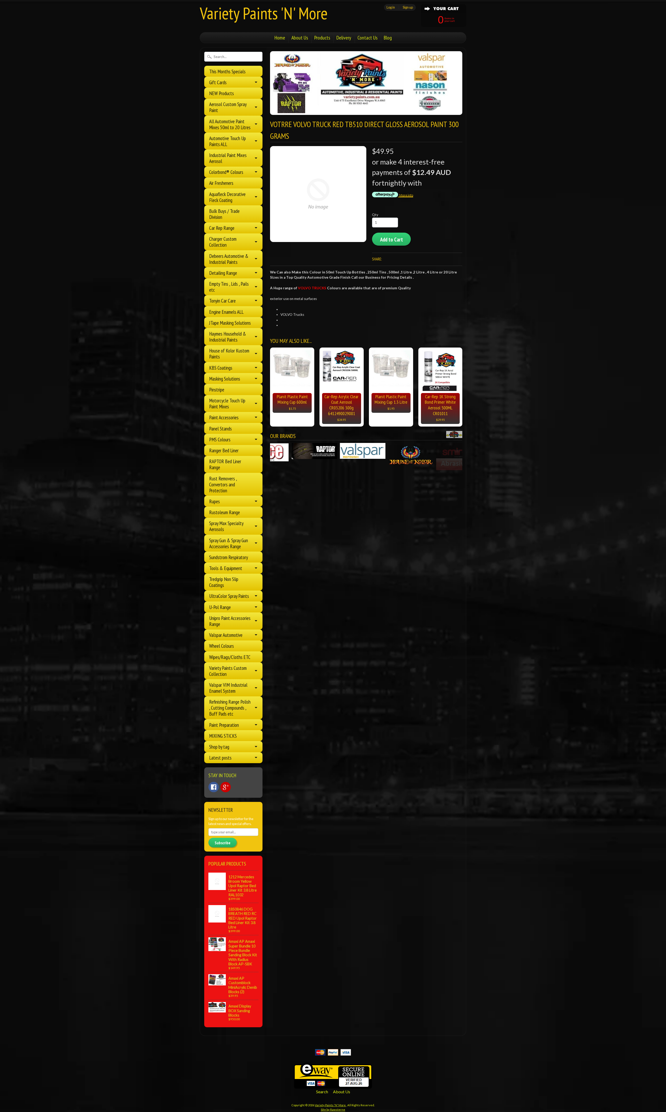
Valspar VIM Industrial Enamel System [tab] (228, 688)
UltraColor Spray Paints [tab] (229, 596)
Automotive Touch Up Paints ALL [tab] (227, 141)
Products (322, 37)
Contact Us (367, 37)
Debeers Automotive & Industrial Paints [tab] (228, 259)
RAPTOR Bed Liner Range (225, 464)
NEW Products (221, 93)
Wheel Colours (221, 646)
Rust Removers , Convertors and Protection (223, 484)
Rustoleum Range (224, 512)
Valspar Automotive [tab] (225, 635)
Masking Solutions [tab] (224, 378)
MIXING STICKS (223, 736)
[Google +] (225, 787)
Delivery (343, 37)
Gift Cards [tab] (218, 82)
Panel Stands (220, 428)
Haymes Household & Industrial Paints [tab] (227, 336)
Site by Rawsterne (333, 1109)
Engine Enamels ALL (226, 312)
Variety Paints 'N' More (264, 13)
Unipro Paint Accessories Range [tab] (230, 621)
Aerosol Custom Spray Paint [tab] (228, 107)
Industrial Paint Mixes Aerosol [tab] (228, 158)
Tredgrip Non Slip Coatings (223, 582)
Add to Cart (391, 239)
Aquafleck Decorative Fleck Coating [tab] (227, 197)
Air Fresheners (221, 183)
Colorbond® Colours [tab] (226, 172)
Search (322, 1091)
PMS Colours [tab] (219, 439)
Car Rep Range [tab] (221, 228)
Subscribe (222, 842)
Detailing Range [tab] (223, 273)
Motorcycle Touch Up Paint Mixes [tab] (227, 403)
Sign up (408, 7)
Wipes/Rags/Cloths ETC (230, 657)
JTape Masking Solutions (230, 323)
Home (279, 37)
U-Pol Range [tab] (220, 607)
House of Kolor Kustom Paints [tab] (229, 353)
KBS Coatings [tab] (220, 367)
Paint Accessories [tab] (224, 417)
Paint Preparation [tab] (224, 725)
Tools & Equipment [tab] (225, 568)
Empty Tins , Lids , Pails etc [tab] (229, 286)
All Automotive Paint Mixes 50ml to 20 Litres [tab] (230, 124)
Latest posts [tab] (220, 757)
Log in (391, 7)
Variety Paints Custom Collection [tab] (228, 671)
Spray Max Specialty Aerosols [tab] (226, 526)
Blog (388, 37)
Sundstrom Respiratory (228, 557)
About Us (299, 37)
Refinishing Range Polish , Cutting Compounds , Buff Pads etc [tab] (230, 707)
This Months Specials (227, 71)
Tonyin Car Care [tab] (222, 300)
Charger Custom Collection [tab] (222, 242)
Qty (375, 215)
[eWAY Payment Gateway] (333, 1085)
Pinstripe (216, 390)
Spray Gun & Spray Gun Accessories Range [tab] (228, 543)
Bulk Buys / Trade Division (224, 214)
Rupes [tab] (214, 501)
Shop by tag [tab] (219, 746)
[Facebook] (213, 787)
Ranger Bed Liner (224, 450)
